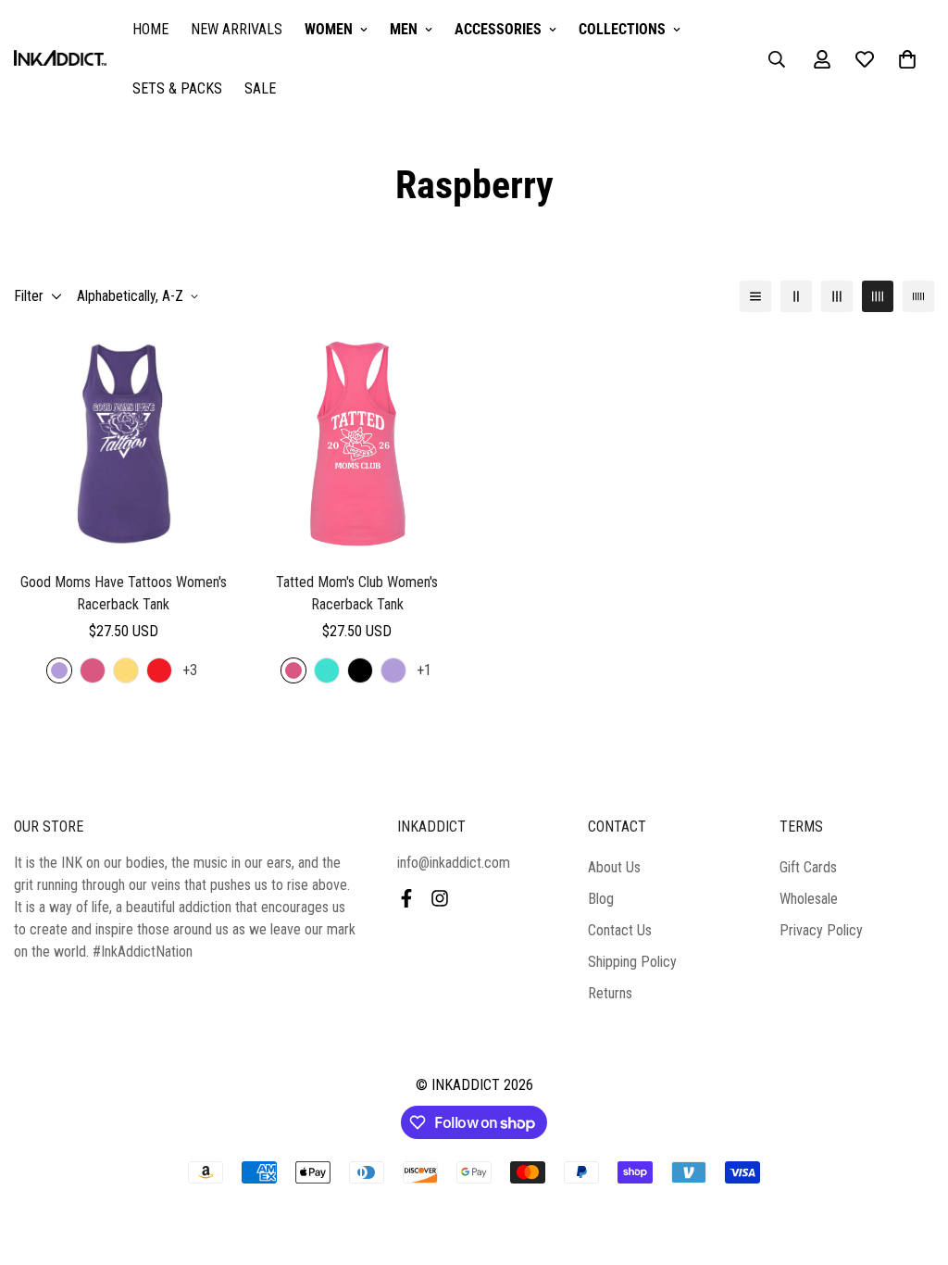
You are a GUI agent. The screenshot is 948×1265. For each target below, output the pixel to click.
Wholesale (809, 899)
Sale (260, 88)
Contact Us (620, 930)
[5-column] (918, 296)
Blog (601, 899)
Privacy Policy (821, 930)
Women (329, 29)
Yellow (126, 670)
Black (360, 670)
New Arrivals (236, 29)
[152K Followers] (439, 898)
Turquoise (327, 670)
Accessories (498, 29)
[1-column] (755, 296)
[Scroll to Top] (912, 1164)
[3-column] (837, 296)
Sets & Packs (177, 88)
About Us (614, 867)
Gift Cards (808, 867)
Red (159, 670)
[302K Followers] (406, 898)
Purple (59, 670)
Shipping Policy (632, 962)
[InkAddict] (60, 60)
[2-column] (796, 296)
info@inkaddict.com (453, 862)
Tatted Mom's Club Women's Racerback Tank (357, 593)
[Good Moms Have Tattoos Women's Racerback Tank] (123, 443)
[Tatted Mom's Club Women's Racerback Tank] (358, 443)
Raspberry (93, 670)
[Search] (777, 59)
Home (150, 29)
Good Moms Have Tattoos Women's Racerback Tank (123, 593)
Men (404, 29)
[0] (907, 59)
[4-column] (877, 296)
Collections (622, 29)
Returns (610, 993)
